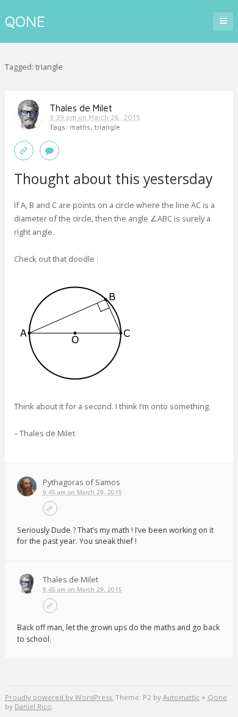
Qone (25, 21)
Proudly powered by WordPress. (59, 697)
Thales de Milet (80, 107)
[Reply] (49, 150)
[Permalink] (24, 150)
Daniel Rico (33, 706)
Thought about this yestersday (115, 178)
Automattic (181, 697)
